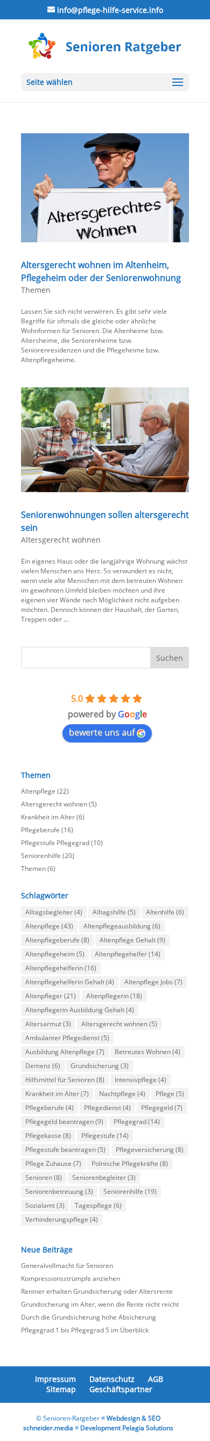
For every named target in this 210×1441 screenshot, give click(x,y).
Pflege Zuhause (53, 1163)
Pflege (170, 1093)
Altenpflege (38, 791)
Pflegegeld (162, 1107)
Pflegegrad (137, 1121)
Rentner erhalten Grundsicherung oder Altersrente (97, 1291)
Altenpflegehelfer (127, 954)
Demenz (42, 1065)
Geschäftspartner (120, 1389)
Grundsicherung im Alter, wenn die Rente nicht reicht (100, 1304)
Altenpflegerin (114, 995)
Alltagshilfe (114, 912)
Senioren (43, 1177)
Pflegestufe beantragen (65, 1149)
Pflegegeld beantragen (64, 1121)
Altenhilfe (165, 912)
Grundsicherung (100, 1065)
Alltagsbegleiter (53, 912)
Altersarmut (48, 1023)
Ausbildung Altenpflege (64, 1051)
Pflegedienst (107, 1107)
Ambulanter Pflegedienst (67, 1037)
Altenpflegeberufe (57, 940)
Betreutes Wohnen (147, 1051)
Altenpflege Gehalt (132, 940)
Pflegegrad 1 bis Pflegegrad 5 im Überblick (85, 1330)
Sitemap (61, 1389)
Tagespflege (98, 1205)
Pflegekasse (48, 1135)
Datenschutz (112, 1379)
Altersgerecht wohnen (61, 540)
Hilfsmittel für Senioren (64, 1079)
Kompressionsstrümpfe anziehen (70, 1278)
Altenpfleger (50, 995)
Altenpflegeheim (55, 954)
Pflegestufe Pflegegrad (55, 842)
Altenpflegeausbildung (121, 926)
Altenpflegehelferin (60, 967)
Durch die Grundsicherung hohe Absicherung (88, 1317)
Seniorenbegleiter (104, 1177)
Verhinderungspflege (61, 1219)
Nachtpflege (122, 1093)
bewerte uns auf (102, 732)
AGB (155, 1379)
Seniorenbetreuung (59, 1191)
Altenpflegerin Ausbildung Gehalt (79, 1009)
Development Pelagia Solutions (126, 1427)
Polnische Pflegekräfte (130, 1163)
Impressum (55, 1379)
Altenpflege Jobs (153, 981)
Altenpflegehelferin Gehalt (69, 981)
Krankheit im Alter (48, 817)
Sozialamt (45, 1205)
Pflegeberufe (40, 829)
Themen (36, 290)
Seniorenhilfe (41, 855)
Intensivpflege (140, 1079)
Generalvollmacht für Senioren (67, 1265)
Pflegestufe (105, 1135)
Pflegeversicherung (150, 1149)
